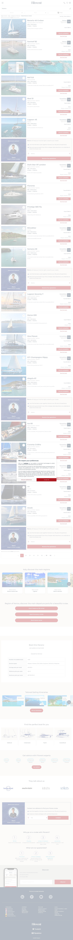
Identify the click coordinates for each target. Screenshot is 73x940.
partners (26, 463)
